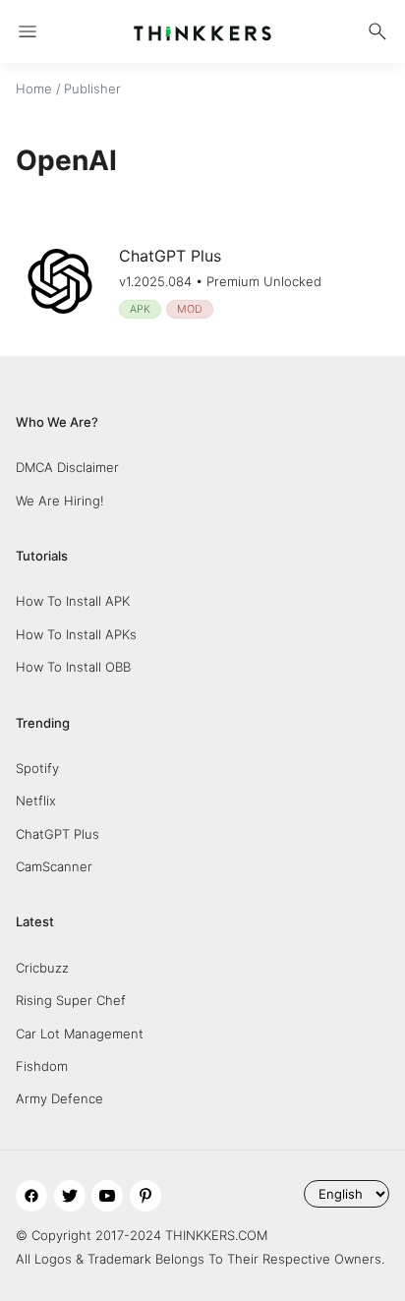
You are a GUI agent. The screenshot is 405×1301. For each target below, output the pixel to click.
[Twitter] (70, 1196)
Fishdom (42, 1066)
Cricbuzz (42, 968)
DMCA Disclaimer (67, 467)
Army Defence (59, 1098)
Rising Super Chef (71, 1000)
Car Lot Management (80, 1033)
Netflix (36, 800)
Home (34, 88)
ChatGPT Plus (57, 834)
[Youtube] (107, 1196)
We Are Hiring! (60, 500)
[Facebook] (31, 1196)
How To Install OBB (73, 667)
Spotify (37, 768)
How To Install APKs (76, 634)
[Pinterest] (145, 1196)
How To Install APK (73, 601)
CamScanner (54, 866)
